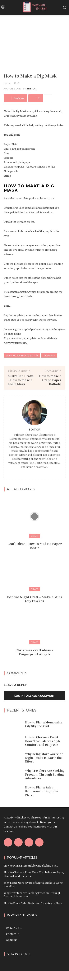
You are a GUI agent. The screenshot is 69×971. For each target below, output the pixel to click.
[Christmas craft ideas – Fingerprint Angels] (34, 622)
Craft (17, 83)
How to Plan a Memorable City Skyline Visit (43, 724)
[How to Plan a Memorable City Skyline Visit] (13, 724)
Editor (31, 89)
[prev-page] (30, 662)
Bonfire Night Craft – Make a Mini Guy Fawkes (34, 599)
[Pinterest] (29, 842)
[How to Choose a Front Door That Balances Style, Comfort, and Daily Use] (13, 741)
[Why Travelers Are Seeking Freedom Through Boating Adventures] (13, 774)
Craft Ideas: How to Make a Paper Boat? (34, 545)
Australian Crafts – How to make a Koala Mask (20, 380)
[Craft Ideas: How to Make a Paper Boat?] (34, 516)
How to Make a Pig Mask (22, 355)
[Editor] (34, 412)
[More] (48, 98)
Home (7, 83)
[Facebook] (32, 472)
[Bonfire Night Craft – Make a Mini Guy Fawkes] (34, 569)
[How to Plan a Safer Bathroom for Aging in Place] (13, 791)
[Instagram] (18, 842)
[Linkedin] (37, 472)
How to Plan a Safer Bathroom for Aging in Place (41, 791)
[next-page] (36, 662)
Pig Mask (49, 355)
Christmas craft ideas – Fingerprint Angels (34, 652)
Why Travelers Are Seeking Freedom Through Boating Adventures (45, 774)
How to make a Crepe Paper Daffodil (50, 380)
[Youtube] (39, 842)
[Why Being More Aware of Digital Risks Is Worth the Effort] (13, 757)
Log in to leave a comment (34, 695)
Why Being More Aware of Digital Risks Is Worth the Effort (44, 757)
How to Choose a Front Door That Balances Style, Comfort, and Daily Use (43, 741)
